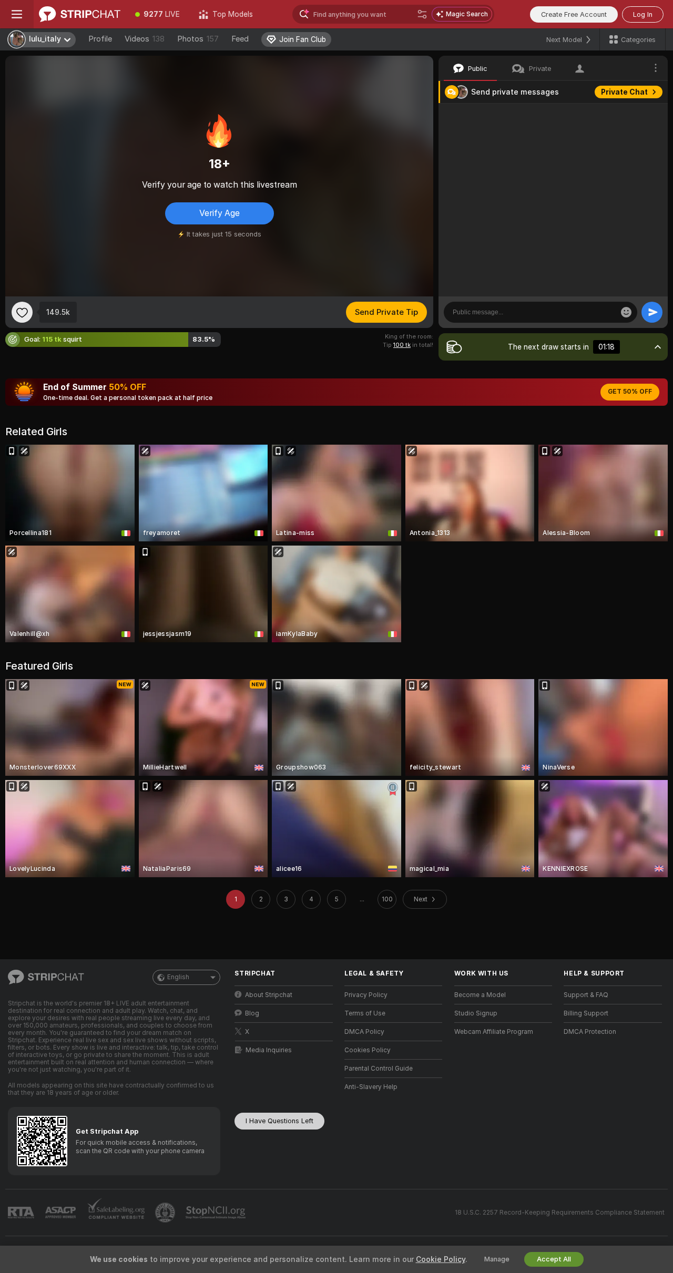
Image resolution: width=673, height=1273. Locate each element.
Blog (252, 1013)
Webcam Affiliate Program (493, 1031)
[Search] (422, 14)
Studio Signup (475, 1013)
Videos (145, 39)
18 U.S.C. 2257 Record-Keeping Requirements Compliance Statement (560, 1212)
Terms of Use (364, 1013)
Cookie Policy (440, 1259)
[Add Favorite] (22, 312)
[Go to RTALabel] (22, 1212)
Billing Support (586, 1013)
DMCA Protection (590, 1031)
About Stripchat (268, 995)
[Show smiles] (626, 312)
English (178, 977)
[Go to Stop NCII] (217, 1212)
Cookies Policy (367, 1050)
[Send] (651, 312)
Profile (100, 39)
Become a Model (480, 995)
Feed (240, 39)
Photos (198, 39)
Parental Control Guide (378, 1068)
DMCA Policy (364, 1031)
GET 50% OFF (630, 391)
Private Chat (624, 92)
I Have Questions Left (279, 1121)
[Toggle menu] (17, 14)
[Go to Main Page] (80, 14)
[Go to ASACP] (61, 1212)
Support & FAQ (586, 995)
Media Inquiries (269, 1050)
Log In (642, 14)
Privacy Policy (366, 995)
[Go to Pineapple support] (166, 1213)
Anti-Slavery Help (370, 1087)
